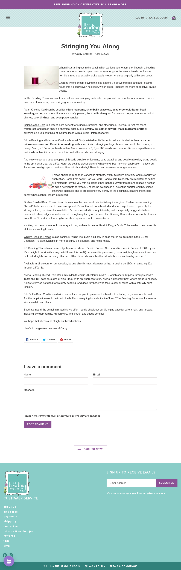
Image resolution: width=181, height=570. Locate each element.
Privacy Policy (95, 566)
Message (29, 389)
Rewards (9, 536)
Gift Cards (11, 512)
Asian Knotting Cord (35, 109)
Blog (7, 545)
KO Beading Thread (35, 248)
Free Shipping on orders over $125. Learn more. (90, 4)
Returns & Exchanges (19, 531)
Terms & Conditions (124, 566)
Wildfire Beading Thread (37, 236)
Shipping (10, 521)
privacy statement (156, 493)
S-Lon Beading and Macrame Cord (44, 140)
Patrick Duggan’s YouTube (114, 225)
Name (27, 374)
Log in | (140, 17)
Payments (10, 516)
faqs (7, 541)
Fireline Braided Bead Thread (40, 202)
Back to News (93, 449)
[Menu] (8, 17)
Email (96, 374)
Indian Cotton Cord (34, 124)
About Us (10, 507)
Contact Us (11, 526)
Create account (157, 17)
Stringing (109, 309)
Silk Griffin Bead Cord (36, 294)
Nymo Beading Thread (37, 274)
